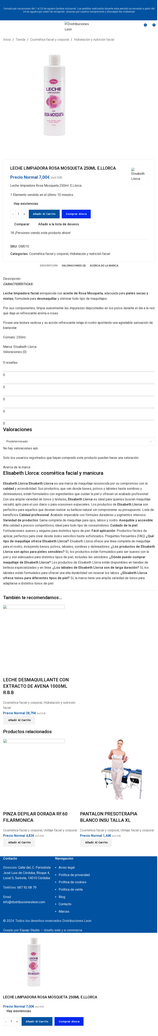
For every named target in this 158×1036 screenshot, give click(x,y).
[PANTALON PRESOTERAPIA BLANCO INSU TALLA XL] (111, 770)
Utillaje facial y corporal (60, 830)
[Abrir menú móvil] (4, 26)
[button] (19, 720)
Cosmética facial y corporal (22, 703)
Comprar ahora (69, 1021)
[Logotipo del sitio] (79, 26)
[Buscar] (136, 26)
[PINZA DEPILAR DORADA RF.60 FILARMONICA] (34, 770)
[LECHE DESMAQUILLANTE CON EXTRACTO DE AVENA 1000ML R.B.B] (34, 636)
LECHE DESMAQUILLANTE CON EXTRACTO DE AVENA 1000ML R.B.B (36, 686)
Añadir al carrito (44, 213)
